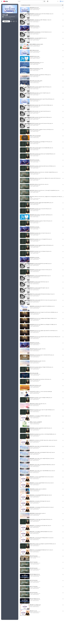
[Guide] (1, 1)
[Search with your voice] (48, 1)
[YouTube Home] (6, 1)
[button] (9, 9)
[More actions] (16, 21)
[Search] (44, 1)
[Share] (14, 21)
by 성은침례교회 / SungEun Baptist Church (9, 16)
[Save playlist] (12, 21)
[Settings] (57, 1)
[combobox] (30, 1)
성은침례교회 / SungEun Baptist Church (35, 8)
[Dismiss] (62, 5)
